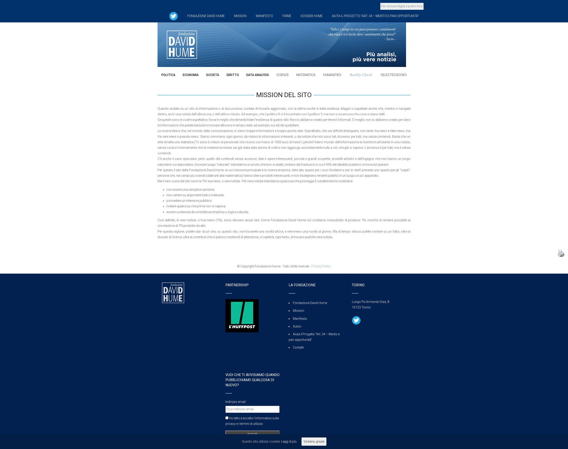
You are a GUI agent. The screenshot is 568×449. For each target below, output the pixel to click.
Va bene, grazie (314, 441)
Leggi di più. (289, 441)
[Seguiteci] (173, 16)
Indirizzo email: (235, 402)
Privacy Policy (321, 266)
